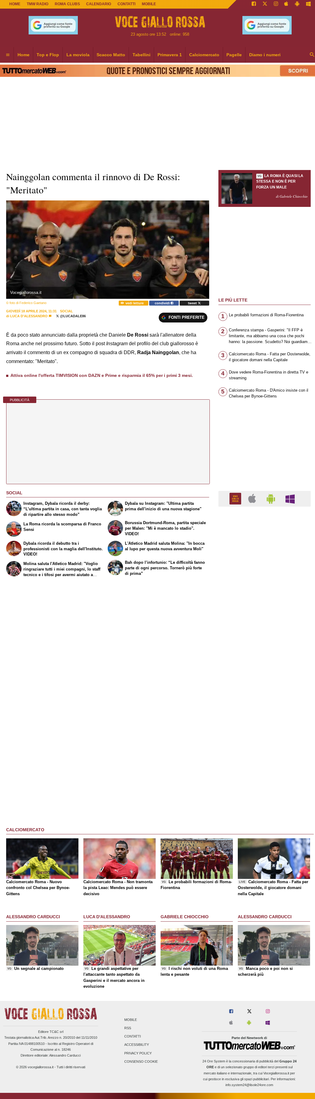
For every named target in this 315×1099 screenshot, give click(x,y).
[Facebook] (254, 4)
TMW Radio (37, 4)
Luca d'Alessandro (29, 316)
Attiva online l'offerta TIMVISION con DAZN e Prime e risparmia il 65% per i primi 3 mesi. (101, 375)
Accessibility (136, 1045)
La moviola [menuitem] (78, 54)
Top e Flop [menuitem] (48, 54)
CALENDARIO (98, 4)
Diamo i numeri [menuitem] (265, 54)
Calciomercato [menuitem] (204, 54)
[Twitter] (265, 4)
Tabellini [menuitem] (141, 54)
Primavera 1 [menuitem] (170, 54)
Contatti (132, 1036)
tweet (193, 303)
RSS (127, 1028)
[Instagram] (276, 4)
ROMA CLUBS (67, 4)
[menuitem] (7, 55)
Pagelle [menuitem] (234, 54)
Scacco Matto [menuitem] (111, 54)
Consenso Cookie (141, 1061)
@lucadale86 (72, 316)
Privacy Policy (138, 1053)
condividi (163, 303)
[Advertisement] (264, 749)
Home (14, 4)
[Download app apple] (286, 4)
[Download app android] (297, 4)
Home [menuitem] (24, 54)
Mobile (130, 1020)
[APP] (236, 498)
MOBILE (149, 4)
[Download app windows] (308, 4)
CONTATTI (126, 4)
